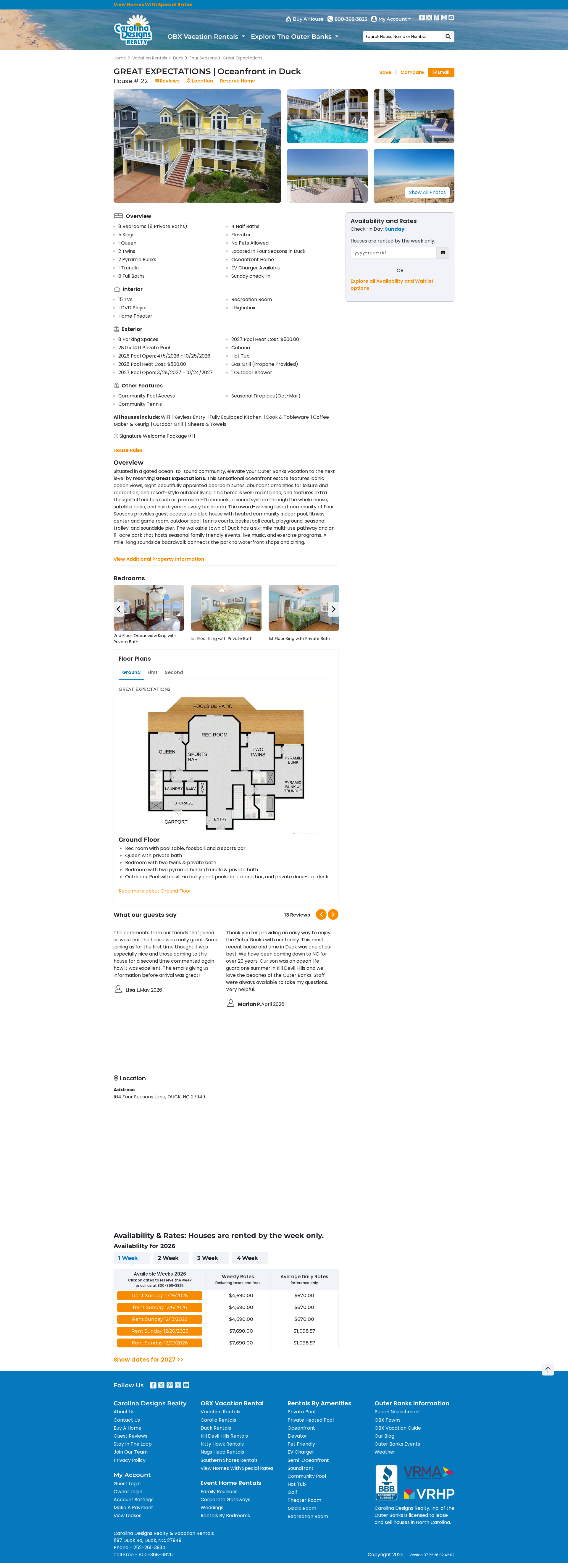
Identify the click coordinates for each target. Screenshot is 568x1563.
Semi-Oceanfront (308, 1460)
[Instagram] (444, 17)
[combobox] (402, 36)
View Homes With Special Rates (153, 4)
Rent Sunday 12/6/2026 (160, 1307)
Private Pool (301, 1411)
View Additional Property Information (159, 559)
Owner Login (128, 1491)
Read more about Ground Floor (155, 891)
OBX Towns (388, 1420)
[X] (429, 17)
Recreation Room (308, 1516)
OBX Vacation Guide (398, 1428)
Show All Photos (427, 192)
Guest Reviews (130, 1436)
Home (120, 58)
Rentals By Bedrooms (225, 1515)
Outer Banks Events (397, 1444)
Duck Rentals (216, 1428)
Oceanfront (301, 1428)
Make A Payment (133, 1507)
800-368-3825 (351, 19)
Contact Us (127, 1420)
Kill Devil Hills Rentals (224, 1436)
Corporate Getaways (225, 1499)
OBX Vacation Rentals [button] (203, 36)
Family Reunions (219, 1491)
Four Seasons (203, 58)
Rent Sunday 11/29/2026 (160, 1295)
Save (385, 72)
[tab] (131, 672)
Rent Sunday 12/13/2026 (160, 1319)
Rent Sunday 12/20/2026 (159, 1331)
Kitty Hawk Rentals (222, 1444)
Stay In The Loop (133, 1444)
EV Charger (301, 1452)
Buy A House (308, 19)
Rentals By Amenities (319, 1403)
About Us (124, 1411)
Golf (292, 1492)
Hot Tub (297, 1484)
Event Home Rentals (231, 1483)
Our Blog (384, 1436)
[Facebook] (422, 17)
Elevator (297, 1436)
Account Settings (134, 1499)
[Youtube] (451, 17)
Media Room (302, 1508)
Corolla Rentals (218, 1420)
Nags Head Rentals (222, 1452)
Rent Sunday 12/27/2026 (160, 1343)
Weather (385, 1452)
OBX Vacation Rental (232, 1403)
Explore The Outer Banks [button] (292, 36)
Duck (178, 58)
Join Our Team (131, 1452)
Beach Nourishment (397, 1411)
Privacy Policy (130, 1460)
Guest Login (127, 1483)
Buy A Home (127, 1428)
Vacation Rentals (149, 58)
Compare (412, 72)
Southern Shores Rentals (229, 1460)
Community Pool (307, 1476)
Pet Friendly (301, 1444)
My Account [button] (392, 19)
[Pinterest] (437, 17)
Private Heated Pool (311, 1420)
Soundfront (301, 1468)
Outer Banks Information (412, 1403)
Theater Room (304, 1500)
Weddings (212, 1507)
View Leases (127, 1515)
